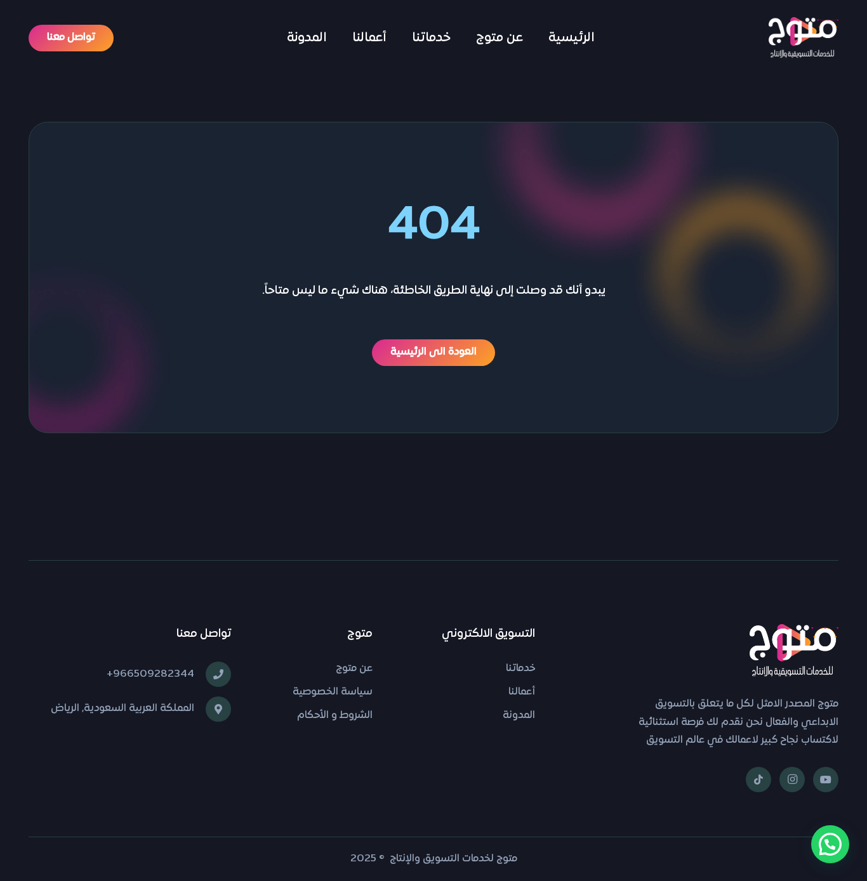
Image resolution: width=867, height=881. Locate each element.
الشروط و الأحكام (335, 715)
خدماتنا (520, 668)
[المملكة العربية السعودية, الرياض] (212, 709)
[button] (830, 844)
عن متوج (354, 668)
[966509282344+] (212, 674)
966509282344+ (150, 674)
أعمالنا (521, 692)
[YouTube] (825, 779)
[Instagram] (792, 779)
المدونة (519, 715)
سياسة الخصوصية (333, 692)
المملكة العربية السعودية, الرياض (122, 708)
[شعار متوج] (803, 38)
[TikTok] (758, 779)
